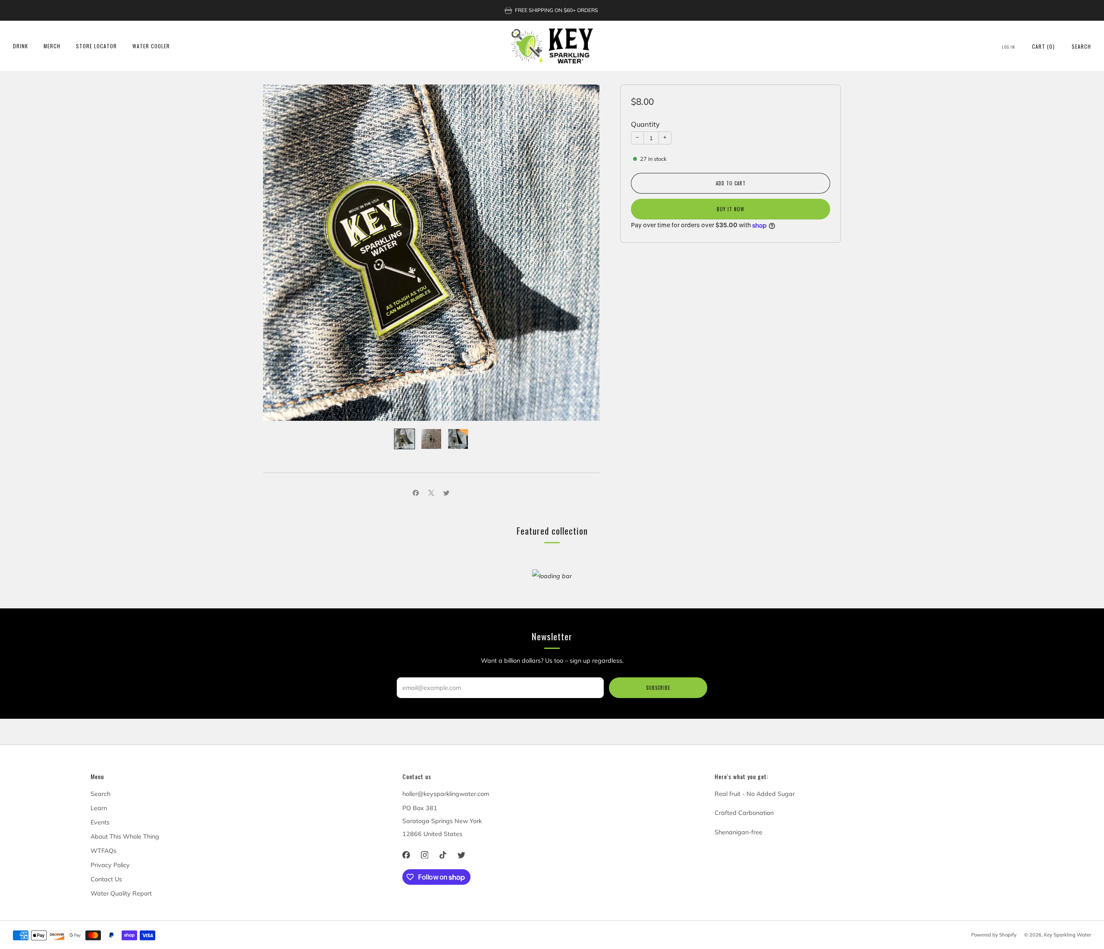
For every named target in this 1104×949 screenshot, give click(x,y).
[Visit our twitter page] (461, 855)
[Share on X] (431, 493)
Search (1081, 46)
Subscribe (658, 687)
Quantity (645, 124)
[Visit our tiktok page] (443, 855)
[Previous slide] (280, 253)
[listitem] (552, 10)
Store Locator (96, 46)
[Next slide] (583, 253)
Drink (20, 46)
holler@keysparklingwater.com (445, 794)
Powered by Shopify (993, 935)
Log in (1008, 47)
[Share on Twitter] (446, 493)
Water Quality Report (121, 893)
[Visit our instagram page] (424, 855)
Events (100, 822)
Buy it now (730, 209)
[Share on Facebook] (415, 493)
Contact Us (106, 879)
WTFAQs (103, 851)
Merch (52, 46)
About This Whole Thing (125, 836)
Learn (99, 808)
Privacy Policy (110, 865)
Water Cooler (151, 46)
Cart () (1043, 46)
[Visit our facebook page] (406, 855)
